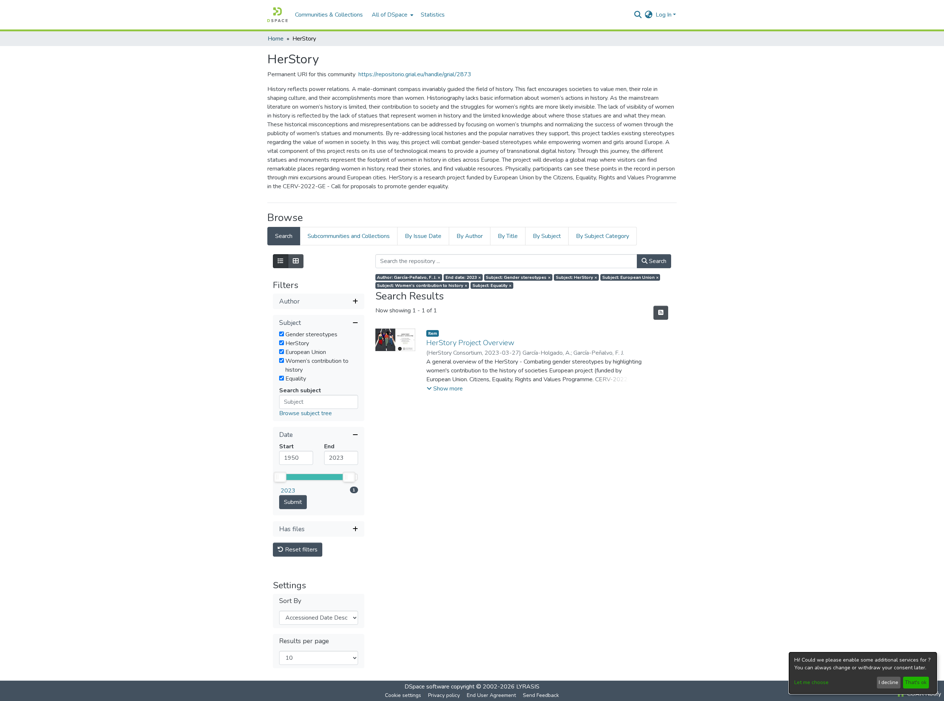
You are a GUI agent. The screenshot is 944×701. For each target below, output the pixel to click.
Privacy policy (444, 695)
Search (657, 261)
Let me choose (811, 682)
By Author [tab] (470, 236)
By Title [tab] (508, 236)
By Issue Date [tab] (423, 236)
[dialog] (863, 673)
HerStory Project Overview (470, 343)
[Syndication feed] (660, 313)
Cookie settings (403, 695)
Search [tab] (283, 236)
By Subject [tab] (547, 236)
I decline (888, 682)
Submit (293, 502)
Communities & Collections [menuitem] (329, 15)
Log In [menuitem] (663, 15)
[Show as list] (280, 261)
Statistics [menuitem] (433, 15)
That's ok (916, 682)
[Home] (277, 14)
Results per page (304, 641)
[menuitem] (391, 14)
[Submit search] (638, 14)
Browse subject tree (305, 413)
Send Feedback (541, 695)
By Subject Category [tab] (602, 236)
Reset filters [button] (300, 550)
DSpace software (427, 687)
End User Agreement (491, 695)
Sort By (290, 601)
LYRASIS (527, 687)
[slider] (280, 477)
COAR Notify (923, 694)
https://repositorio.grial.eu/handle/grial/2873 (414, 74)
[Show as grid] (295, 261)
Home (276, 39)
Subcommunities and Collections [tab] (349, 236)
